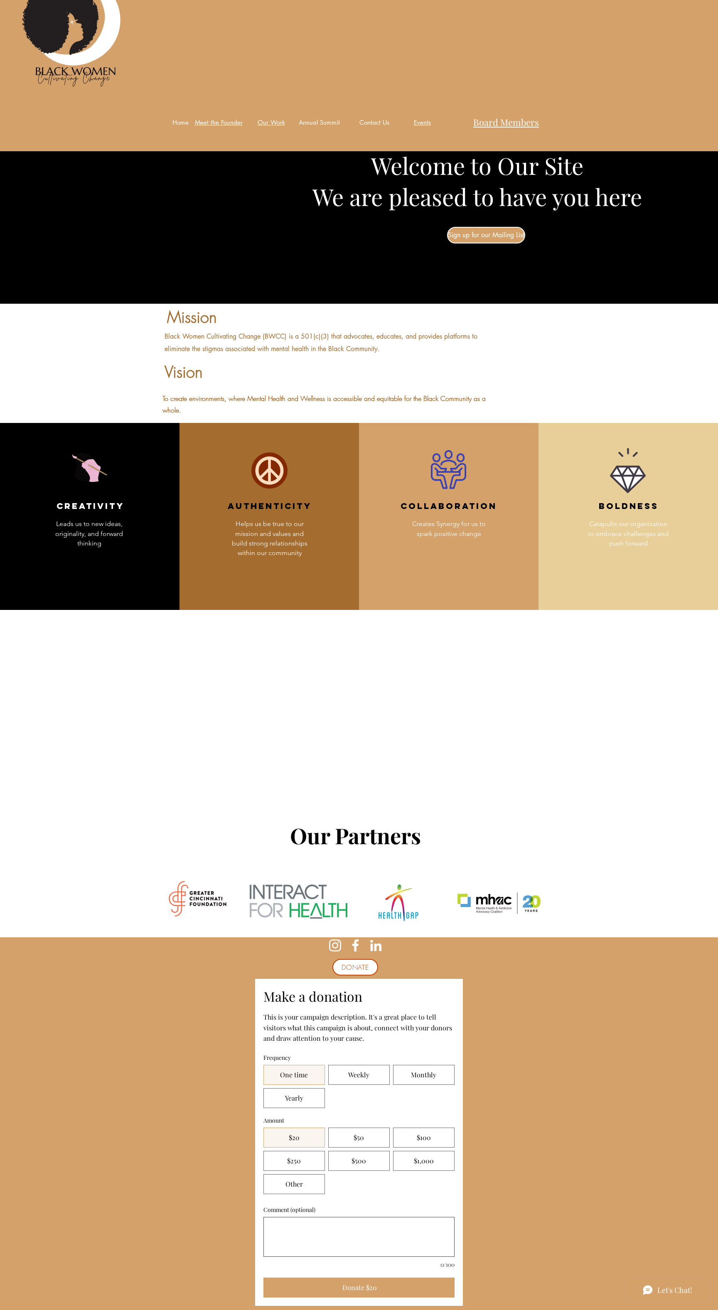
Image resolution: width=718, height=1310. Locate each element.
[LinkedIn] (376, 945)
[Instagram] (335, 945)
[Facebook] (355, 945)
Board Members (506, 122)
